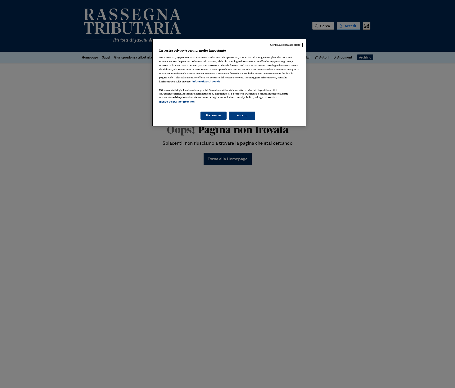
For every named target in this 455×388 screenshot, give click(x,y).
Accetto (242, 115)
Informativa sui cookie (206, 81)
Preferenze (213, 115)
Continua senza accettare (285, 44)
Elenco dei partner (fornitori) (177, 101)
